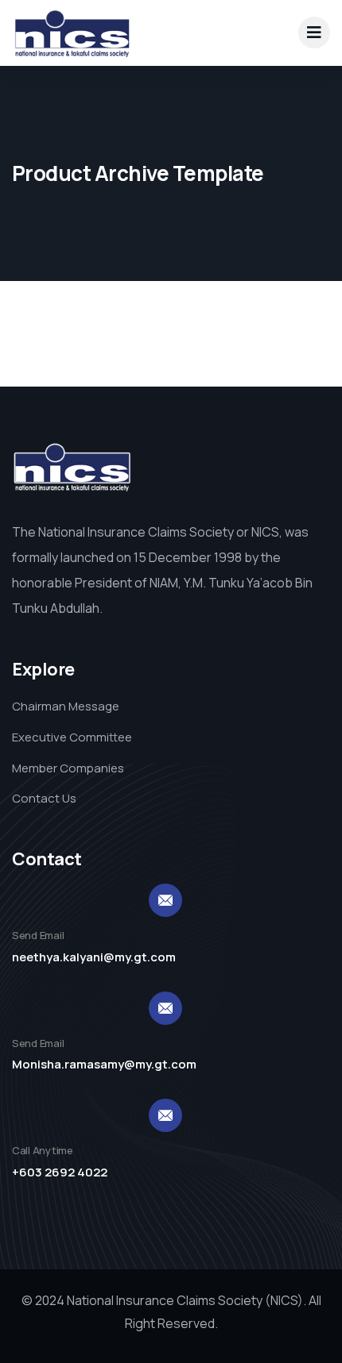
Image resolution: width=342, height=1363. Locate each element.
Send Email (38, 935)
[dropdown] (314, 32)
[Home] (71, 32)
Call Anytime (42, 1150)
